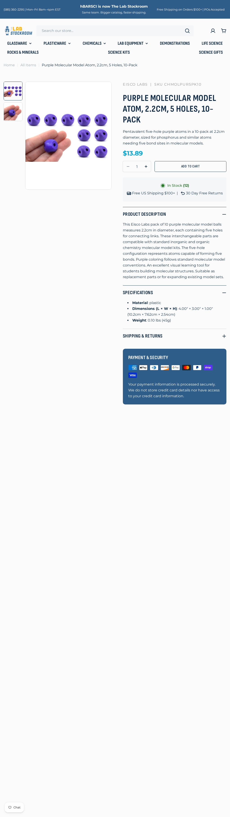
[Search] (187, 30)
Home (9, 65)
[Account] (213, 30)
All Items (28, 65)
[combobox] (115, 30)
